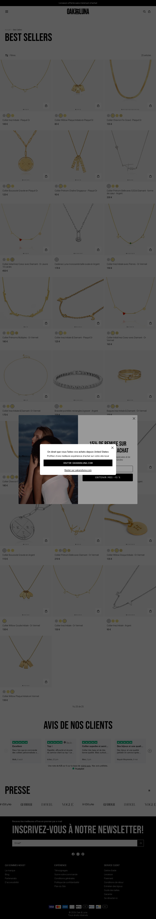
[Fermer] (112, 448)
